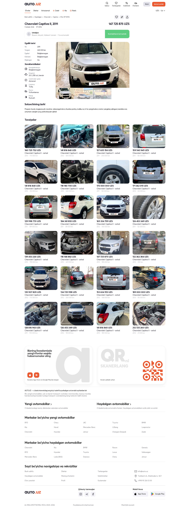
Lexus (114, 452)
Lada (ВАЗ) (58, 457)
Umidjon (35, 33)
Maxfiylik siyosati (127, 505)
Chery (56, 423)
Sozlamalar (102, 481)
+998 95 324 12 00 (145, 481)
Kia (26, 427)
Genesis (145, 448)
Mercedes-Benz (89, 427)
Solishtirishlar (103, 476)
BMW (144, 423)
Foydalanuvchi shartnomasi (83, 505)
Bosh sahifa (28, 17)
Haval (56, 427)
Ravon (114, 448)
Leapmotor (146, 427)
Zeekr (144, 432)
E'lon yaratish (30, 481)
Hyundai (57, 432)
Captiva (55, 17)
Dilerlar (64, 471)
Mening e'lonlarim (67, 476)
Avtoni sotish (159, 4)
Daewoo (86, 457)
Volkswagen (146, 452)
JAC (84, 423)
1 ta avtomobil (63, 35)
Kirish (147, 4)
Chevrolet (47, 17)
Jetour (85, 432)
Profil (63, 481)
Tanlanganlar (103, 471)
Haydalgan (38, 17)
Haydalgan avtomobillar (34, 476)
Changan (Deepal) (119, 432)
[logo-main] (33, 4)
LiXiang (115, 427)
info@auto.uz (143, 471)
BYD (26, 423)
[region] (92, 65)
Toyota (115, 423)
